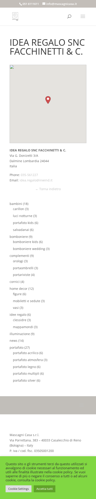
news (13, 340)
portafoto (16, 347)
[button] (48, 100)
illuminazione (20, 334)
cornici (15, 282)
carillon (18, 209)
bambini (16, 204)
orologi (18, 261)
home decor (18, 288)
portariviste (21, 275)
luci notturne (22, 216)
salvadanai (21, 230)
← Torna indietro (48, 189)
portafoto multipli (26, 373)
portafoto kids (23, 223)
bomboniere (19, 236)
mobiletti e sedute (26, 301)
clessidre (19, 320)
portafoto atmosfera (28, 360)
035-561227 (29, 175)
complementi (19, 256)
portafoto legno (24, 367)
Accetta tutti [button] (44, 489)
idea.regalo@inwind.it (36, 180)
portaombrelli (23, 268)
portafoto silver (24, 380)
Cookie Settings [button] (18, 489)
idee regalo (18, 314)
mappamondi (23, 327)
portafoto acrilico (25, 353)
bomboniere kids (25, 242)
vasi (16, 307)
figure (17, 294)
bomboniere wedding (29, 249)
